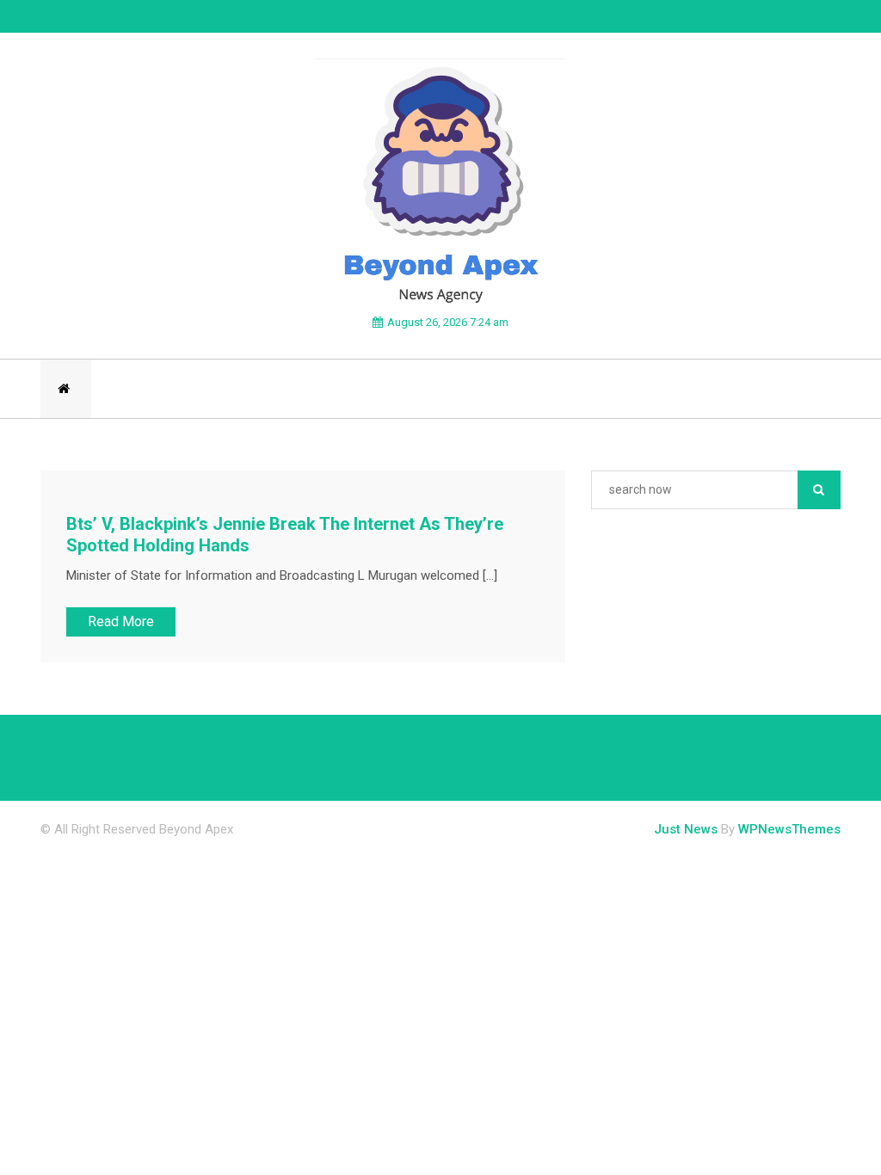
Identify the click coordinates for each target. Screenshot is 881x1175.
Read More (121, 621)
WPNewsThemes (789, 829)
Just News (686, 829)
